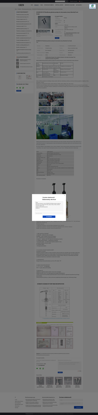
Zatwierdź (49, 216)
